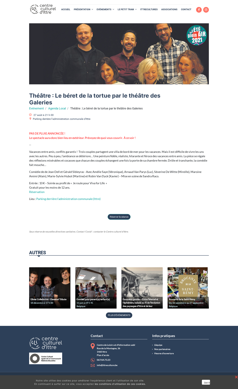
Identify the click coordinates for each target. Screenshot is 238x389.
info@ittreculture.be (107, 365)
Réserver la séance (119, 216)
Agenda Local (57, 108)
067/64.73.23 (103, 360)
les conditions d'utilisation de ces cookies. (120, 384)
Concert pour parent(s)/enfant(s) (93, 299)
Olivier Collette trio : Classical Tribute (48, 299)
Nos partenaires (162, 349)
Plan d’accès (103, 355)
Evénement (36, 108)
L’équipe (158, 345)
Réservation (37, 192)
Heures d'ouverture (164, 353)
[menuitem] (65, 9)
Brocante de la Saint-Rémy (182, 299)
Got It (207, 382)
